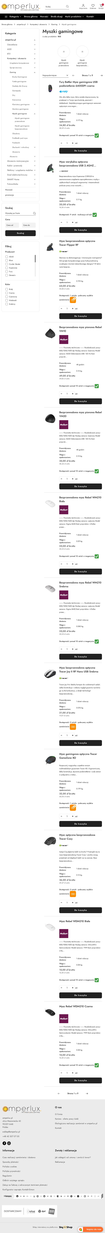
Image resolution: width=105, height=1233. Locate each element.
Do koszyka (80, 150)
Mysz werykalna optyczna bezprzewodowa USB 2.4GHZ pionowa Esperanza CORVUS (76, 164)
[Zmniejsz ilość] (61, 143)
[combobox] (56, 75)
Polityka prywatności (11, 1171)
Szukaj (20, 233)
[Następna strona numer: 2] (101, 75)
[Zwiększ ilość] (73, 143)
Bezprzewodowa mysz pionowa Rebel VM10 (80, 329)
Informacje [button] (8, 1150)
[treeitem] (20, 39)
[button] (74, 17)
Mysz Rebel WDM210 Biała (74, 921)
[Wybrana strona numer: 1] (87, 75)
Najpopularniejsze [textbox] (49, 75)
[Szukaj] (34, 214)
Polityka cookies (10, 1166)
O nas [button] (58, 1107)
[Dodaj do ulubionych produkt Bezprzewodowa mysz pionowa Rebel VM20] (53, 413)
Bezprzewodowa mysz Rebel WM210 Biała (80, 499)
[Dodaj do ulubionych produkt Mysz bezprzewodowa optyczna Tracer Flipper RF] (53, 242)
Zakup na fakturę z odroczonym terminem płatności (25, 1184)
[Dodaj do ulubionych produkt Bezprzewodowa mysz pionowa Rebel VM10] (53, 328)
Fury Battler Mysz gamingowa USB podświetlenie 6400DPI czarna (78, 84)
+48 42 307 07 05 (11, 1136)
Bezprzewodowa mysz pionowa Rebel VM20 (80, 414)
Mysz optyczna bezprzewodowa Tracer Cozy (77, 837)
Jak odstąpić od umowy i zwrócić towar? (73, 1157)
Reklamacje (60, 1162)
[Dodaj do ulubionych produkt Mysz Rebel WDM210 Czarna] (53, 1007)
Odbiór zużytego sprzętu (13, 1180)
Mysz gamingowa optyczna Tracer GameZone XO (78, 756)
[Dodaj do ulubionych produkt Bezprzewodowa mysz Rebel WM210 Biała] (53, 498)
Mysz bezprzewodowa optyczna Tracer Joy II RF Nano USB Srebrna (78, 669)
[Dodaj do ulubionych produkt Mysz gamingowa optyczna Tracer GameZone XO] (53, 755)
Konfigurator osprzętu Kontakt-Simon (18, 1189)
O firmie (58, 1114)
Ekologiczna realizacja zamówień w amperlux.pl (76, 1123)
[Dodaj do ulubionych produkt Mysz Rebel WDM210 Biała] (53, 922)
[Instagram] (9, 1143)
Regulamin (7, 1175)
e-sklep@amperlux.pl (11, 1131)
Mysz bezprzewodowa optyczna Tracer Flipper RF (77, 243)
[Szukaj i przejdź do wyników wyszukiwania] (67, 7)
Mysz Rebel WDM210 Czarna (76, 1006)
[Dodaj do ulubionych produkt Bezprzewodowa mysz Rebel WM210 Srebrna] (53, 584)
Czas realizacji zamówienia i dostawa (19, 1157)
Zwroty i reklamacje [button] (66, 1150)
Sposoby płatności (11, 1162)
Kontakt (58, 1128)
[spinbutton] (67, 143)
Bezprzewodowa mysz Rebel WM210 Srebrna (80, 584)
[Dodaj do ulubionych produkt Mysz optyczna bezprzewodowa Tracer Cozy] (53, 836)
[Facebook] (4, 1143)
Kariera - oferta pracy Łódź (66, 1118)
